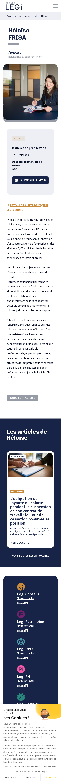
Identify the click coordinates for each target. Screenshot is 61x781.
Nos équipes (24, 15)
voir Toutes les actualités (30, 556)
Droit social (23, 155)
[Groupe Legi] (14, 6)
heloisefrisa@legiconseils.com (25, 57)
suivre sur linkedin (32, 180)
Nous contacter (21, 398)
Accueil (10, 15)
